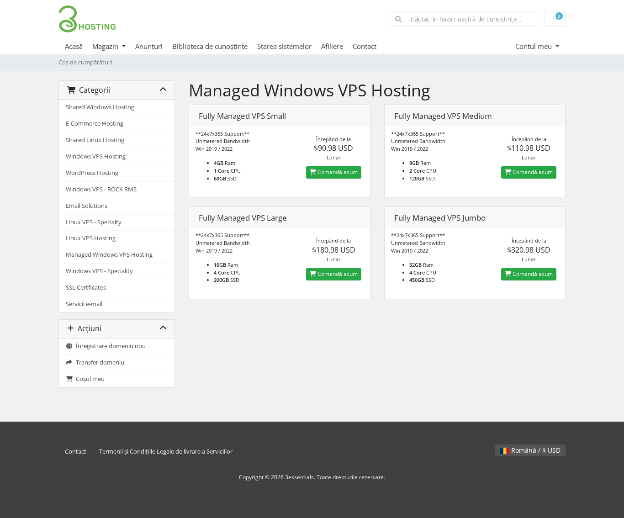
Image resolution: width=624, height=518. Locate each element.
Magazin (106, 46)
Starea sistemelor (284, 46)
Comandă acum (337, 172)
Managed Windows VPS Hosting (109, 255)
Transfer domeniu (98, 362)
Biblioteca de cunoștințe (210, 46)
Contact (364, 46)
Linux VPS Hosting (91, 238)
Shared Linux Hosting (95, 140)
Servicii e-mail (84, 304)
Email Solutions (86, 206)
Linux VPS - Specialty (94, 222)
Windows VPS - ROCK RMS (101, 189)
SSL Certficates (86, 287)
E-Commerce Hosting (94, 123)
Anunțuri (149, 46)
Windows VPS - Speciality (99, 271)
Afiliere (332, 46)
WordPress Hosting (92, 173)
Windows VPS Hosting (96, 156)
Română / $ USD (535, 450)
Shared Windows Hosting (100, 107)
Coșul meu (89, 379)
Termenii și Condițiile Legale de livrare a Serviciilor (166, 451)
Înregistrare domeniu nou (109, 346)
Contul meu (534, 46)
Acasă (74, 46)
